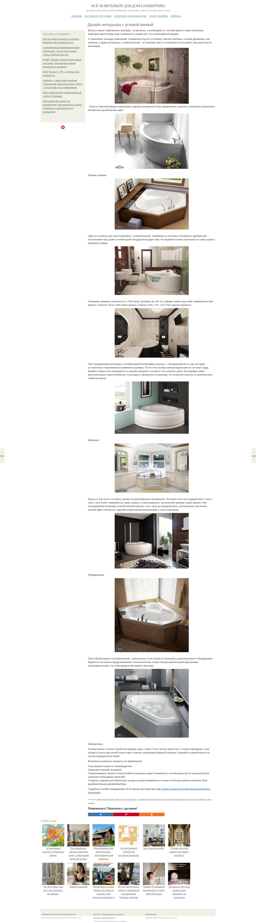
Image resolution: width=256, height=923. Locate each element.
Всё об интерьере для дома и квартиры (128, 5)
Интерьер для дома (98, 15)
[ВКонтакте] (100, 814)
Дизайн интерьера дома (105, 799)
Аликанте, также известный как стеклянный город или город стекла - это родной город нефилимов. (62, 84)
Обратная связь (151, 914)
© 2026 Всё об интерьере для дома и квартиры (58, 914)
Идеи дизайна (158, 15)
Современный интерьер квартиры (150, 799)
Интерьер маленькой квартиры (176, 799)
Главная (76, 15)
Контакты (96, 914)
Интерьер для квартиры (130, 15)
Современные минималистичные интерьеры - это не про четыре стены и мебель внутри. (61, 51)
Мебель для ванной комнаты (126, 799)
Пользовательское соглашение (112, 914)
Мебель (176, 15)
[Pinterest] (126, 814)
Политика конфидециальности (104, 918)
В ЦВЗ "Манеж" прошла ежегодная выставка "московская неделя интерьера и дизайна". (62, 63)
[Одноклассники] (151, 814)
